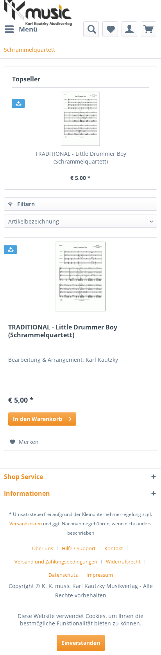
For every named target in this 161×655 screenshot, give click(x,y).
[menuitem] (20, 29)
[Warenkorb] (148, 29)
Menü (28, 29)
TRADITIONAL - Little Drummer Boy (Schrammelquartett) (80, 157)
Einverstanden (80, 642)
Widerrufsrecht (123, 561)
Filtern (25, 204)
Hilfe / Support (79, 548)
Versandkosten (25, 523)
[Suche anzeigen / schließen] (91, 29)
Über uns (42, 548)
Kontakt (113, 548)
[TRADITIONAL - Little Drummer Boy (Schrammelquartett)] (80, 119)
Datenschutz (63, 574)
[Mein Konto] (129, 29)
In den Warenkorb (37, 419)
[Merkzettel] (110, 29)
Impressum (99, 574)
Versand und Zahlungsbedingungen (55, 561)
